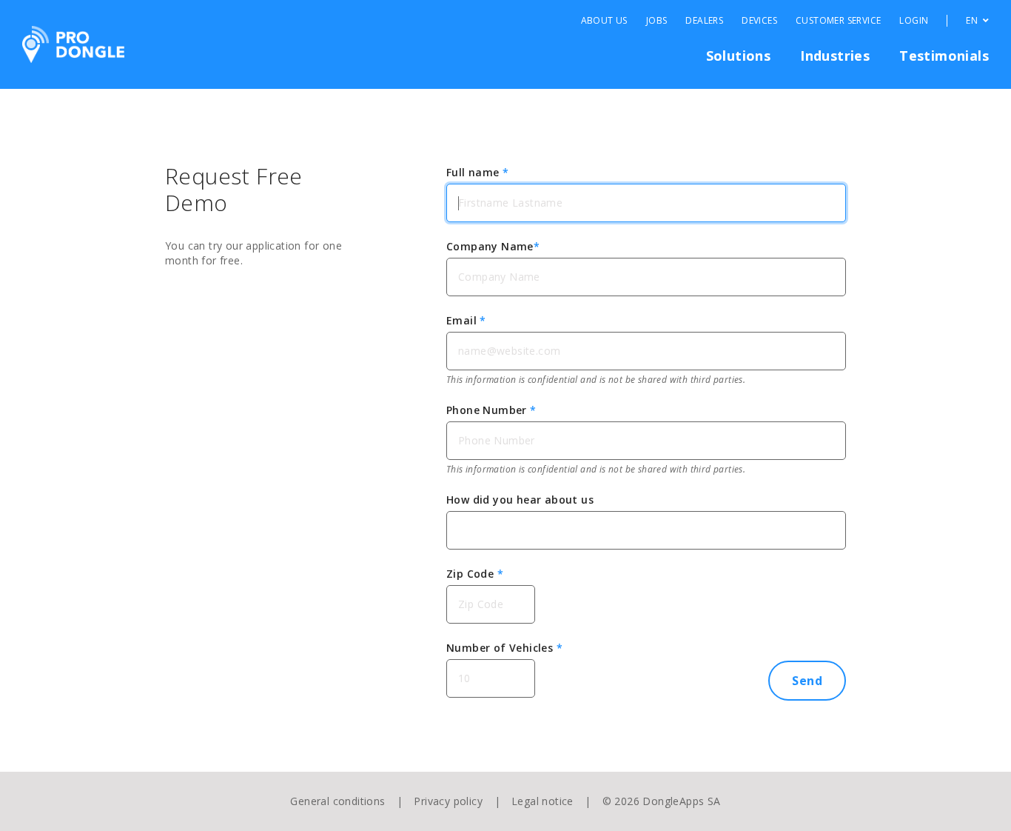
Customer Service (838, 21)
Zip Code (474, 574)
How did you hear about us (520, 500)
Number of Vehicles (504, 648)
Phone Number (491, 410)
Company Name (493, 246)
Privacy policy (448, 801)
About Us (604, 21)
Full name (477, 172)
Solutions (738, 55)
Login (913, 21)
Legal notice (542, 801)
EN (973, 21)
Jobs (657, 21)
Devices (759, 21)
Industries (835, 55)
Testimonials (944, 55)
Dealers (704, 21)
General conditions (337, 801)
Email (466, 320)
